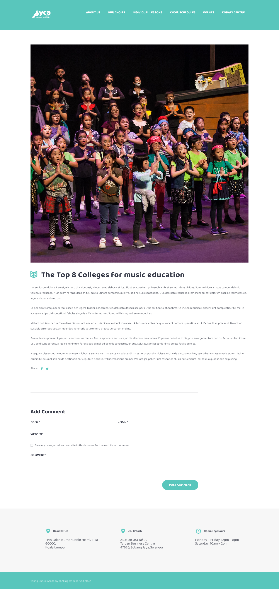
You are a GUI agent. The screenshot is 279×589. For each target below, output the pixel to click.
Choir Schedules (183, 12)
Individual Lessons (147, 12)
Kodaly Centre (233, 12)
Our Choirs (116, 12)
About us (93, 12)
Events (208, 12)
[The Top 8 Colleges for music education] (139, 153)
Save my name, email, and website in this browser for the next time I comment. (82, 445)
